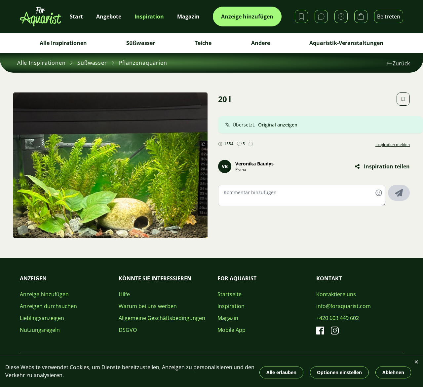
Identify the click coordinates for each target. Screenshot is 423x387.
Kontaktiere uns (336, 294)
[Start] (40, 16)
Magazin (227, 318)
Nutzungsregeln (40, 330)
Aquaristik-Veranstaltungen (346, 43)
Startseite (229, 294)
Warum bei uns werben (148, 306)
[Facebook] (320, 330)
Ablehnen (393, 372)
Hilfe (124, 294)
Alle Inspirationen (63, 43)
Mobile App (231, 330)
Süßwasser (140, 43)
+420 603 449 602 (337, 318)
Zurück (401, 63)
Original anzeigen (277, 125)
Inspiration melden (392, 144)
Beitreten (388, 16)
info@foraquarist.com (343, 306)
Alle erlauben (281, 372)
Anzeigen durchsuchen (48, 306)
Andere (260, 43)
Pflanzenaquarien (143, 62)
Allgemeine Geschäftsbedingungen (162, 318)
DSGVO (128, 330)
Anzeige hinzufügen (247, 16)
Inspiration (231, 306)
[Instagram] (335, 330)
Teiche (203, 43)
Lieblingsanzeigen (42, 318)
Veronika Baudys (254, 163)
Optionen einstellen (339, 372)
